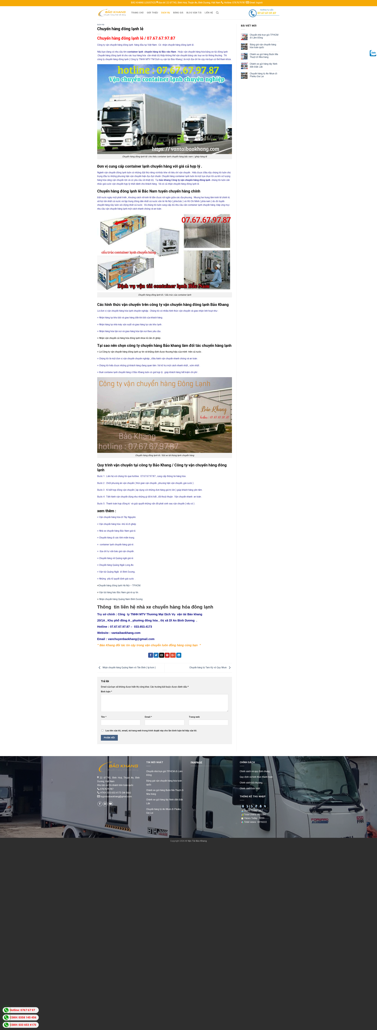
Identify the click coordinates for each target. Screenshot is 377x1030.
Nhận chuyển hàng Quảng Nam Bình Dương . (121, 599)
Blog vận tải (193, 12)
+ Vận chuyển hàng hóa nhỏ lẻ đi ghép (117, 524)
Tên (103, 717)
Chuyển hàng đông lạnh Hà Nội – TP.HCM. (120, 585)
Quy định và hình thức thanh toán (256, 777)
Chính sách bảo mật (250, 788)
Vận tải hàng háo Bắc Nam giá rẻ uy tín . (119, 592)
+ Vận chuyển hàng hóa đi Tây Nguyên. (116, 517)
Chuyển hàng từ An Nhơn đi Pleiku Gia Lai (263, 75)
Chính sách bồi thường (251, 782)
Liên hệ (209, 12)
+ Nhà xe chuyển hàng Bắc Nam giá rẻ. (116, 530)
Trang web (194, 717)
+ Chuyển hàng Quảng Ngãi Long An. (115, 565)
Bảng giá (178, 12)
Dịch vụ (165, 12)
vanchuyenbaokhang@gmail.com (131, 639)
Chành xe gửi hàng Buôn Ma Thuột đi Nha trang (264, 55)
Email (148, 717)
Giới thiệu (152, 12)
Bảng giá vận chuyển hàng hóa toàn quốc (263, 46)
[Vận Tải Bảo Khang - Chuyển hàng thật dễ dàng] (112, 12)
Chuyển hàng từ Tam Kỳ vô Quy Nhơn (208, 667)
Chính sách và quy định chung (255, 771)
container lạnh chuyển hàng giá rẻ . (116, 544)
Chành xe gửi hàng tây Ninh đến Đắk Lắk (263, 65)
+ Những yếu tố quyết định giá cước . (116, 578)
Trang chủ (137, 12)
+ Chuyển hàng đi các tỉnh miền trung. (116, 537)
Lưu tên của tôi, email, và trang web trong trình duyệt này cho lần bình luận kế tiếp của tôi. (151, 730)
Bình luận (106, 691)
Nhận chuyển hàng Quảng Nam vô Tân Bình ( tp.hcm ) (129, 667)
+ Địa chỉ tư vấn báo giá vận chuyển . (116, 551)
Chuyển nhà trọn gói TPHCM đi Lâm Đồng (264, 36)
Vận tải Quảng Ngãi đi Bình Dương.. (117, 571)
